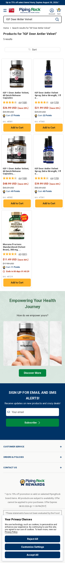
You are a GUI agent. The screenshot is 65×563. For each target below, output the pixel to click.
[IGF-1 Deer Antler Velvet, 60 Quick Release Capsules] (16, 73)
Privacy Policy (11, 532)
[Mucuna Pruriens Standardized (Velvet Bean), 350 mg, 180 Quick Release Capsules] (16, 225)
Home (6, 28)
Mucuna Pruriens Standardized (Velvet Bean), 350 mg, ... (14, 247)
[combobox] (28, 19)
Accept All (32, 555)
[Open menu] (5, 10)
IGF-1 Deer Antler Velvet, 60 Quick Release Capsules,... (16, 171)
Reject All (32, 539)
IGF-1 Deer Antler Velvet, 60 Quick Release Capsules (16, 95)
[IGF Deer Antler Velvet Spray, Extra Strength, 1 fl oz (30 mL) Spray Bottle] (48, 73)
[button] (52, 10)
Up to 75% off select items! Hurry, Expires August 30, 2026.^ (32, 2)
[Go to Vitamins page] (25, 343)
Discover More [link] (32, 373)
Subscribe (30, 422)
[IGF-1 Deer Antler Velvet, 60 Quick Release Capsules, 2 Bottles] (16, 149)
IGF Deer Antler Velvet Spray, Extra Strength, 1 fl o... (48, 95)
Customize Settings (32, 547)
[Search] (57, 19)
